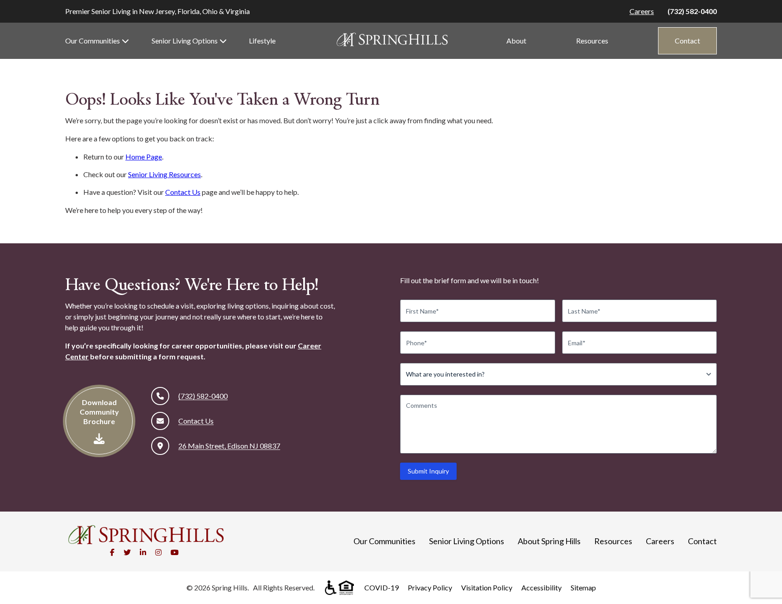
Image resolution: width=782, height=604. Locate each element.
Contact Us (182, 192)
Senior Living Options (185, 40)
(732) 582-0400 (692, 11)
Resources (592, 40)
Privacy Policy (430, 587)
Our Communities (92, 40)
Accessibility (541, 587)
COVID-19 (381, 587)
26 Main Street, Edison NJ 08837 (229, 445)
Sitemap (583, 587)
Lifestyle (262, 40)
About (516, 40)
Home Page (143, 156)
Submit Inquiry (428, 471)
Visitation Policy (486, 587)
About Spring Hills (549, 541)
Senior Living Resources (164, 174)
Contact (687, 40)
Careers (641, 11)
